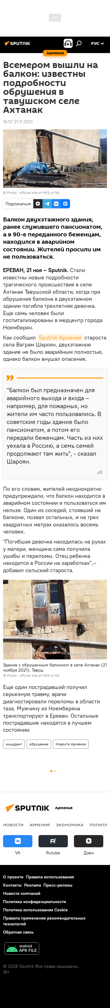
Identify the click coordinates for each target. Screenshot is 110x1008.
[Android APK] (21, 949)
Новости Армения (71, 744)
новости (13, 824)
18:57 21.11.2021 (18, 121)
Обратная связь (18, 932)
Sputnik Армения (60, 337)
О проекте (13, 877)
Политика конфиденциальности (34, 901)
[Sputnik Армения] (18, 45)
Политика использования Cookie (35, 910)
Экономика (69, 824)
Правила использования (50, 877)
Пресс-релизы (57, 885)
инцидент (14, 744)
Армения (40, 824)
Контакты (12, 885)
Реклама (32, 885)
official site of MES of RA (40, 192)
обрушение (38, 744)
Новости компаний (21, 893)
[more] (100, 472)
